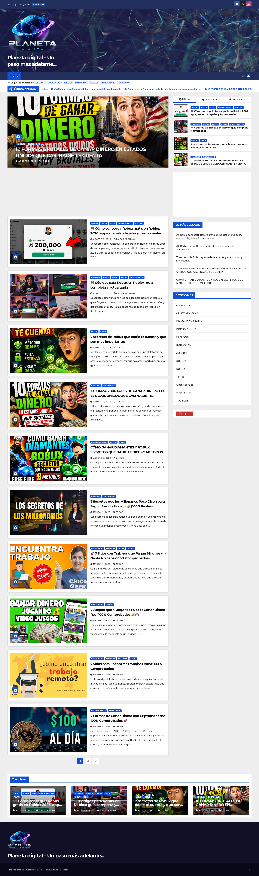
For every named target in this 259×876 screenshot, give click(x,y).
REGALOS (94, 83)
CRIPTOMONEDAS (98, 711)
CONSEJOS (195, 124)
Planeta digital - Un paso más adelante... (55, 856)
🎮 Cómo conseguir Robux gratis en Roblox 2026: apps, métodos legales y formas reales (219, 113)
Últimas (186, 99)
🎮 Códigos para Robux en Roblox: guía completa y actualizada (96, 805)
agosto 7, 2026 (102, 347)
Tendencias (239, 99)
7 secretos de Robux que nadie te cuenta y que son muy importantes (157, 805)
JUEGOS (19, 144)
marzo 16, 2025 (102, 674)
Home (14, 75)
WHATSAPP (183, 392)
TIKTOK (121, 548)
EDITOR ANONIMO (51, 161)
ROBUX (37, 144)
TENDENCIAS (124, 83)
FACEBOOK (110, 548)
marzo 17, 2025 (102, 512)
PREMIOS (68, 83)
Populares (211, 99)
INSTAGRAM (123, 659)
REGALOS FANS (108, 83)
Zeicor (120, 347)
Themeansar (62, 870)
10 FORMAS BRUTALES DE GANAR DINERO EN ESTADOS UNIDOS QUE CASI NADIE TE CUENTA (218, 162)
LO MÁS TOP (81, 83)
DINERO (39, 83)
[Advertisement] (88, 194)
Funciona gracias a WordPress (22, 870)
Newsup (48, 870)
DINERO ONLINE (209, 157)
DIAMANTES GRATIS (99, 442)
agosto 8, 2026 (27, 161)
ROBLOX (29, 144)
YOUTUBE (64, 144)
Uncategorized (50, 144)
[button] (243, 75)
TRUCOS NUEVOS (53, 83)
